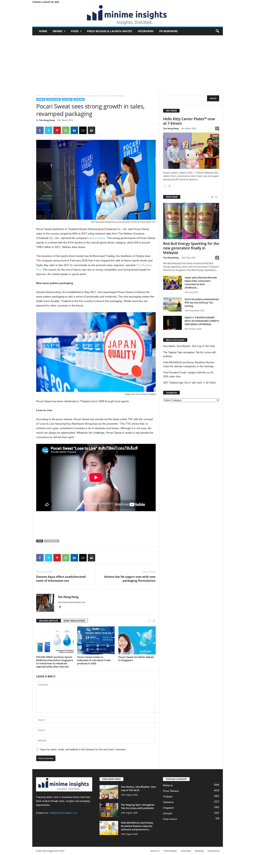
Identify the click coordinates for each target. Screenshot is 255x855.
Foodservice (213, 850)
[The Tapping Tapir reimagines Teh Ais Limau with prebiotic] (108, 810)
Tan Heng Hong (47, 120)
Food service (170, 819)
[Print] (91, 130)
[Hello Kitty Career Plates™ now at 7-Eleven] (191, 151)
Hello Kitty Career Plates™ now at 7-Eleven (189, 121)
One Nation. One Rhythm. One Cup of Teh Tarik (189, 346)
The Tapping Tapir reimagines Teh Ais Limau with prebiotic (189, 354)
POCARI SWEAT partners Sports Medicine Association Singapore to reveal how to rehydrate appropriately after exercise (54, 661)
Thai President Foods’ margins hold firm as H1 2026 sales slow (188, 374)
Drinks (57, 31)
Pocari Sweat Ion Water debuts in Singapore (136, 658)
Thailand (79, 99)
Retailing (199, 850)
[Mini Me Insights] (127, 15)
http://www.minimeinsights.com (71, 602)
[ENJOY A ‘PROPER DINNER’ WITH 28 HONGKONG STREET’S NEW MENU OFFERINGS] (172, 323)
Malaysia (168, 785)
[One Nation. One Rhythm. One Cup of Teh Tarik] (108, 792)
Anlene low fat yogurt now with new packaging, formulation (130, 578)
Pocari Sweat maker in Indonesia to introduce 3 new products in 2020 (94, 660)
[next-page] (154, 621)
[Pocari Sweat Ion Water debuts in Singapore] (137, 640)
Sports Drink (59, 95)
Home (43, 31)
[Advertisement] (127, 63)
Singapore (168, 807)
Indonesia (168, 802)
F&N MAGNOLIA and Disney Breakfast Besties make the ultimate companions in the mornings (188, 364)
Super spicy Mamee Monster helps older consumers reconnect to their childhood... (201, 282)
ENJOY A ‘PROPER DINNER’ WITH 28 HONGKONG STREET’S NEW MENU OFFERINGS (202, 321)
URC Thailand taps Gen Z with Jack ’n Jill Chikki (189, 382)
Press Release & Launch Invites (109, 31)
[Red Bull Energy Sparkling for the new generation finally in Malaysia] (191, 221)
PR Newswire (168, 31)
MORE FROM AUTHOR (74, 620)
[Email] (83, 130)
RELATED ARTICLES (48, 620)
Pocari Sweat (52, 541)
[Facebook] (40, 130)
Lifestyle (167, 813)
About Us (154, 850)
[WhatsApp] (65, 130)
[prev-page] (149, 621)
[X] (48, 130)
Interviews (146, 31)
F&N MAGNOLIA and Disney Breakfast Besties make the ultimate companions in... (137, 826)
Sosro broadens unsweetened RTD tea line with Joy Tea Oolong (202, 302)
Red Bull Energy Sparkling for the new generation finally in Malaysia (191, 248)
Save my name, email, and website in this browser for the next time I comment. (83, 749)
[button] (217, 31)
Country (67, 99)
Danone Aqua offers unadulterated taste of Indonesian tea (61, 578)
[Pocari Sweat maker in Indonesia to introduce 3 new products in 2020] (96, 640)
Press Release (171, 791)
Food (74, 31)
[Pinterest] (57, 130)
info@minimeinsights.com (63, 812)
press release (97, 238)
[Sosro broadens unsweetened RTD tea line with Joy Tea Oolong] (172, 304)
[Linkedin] (74, 130)
